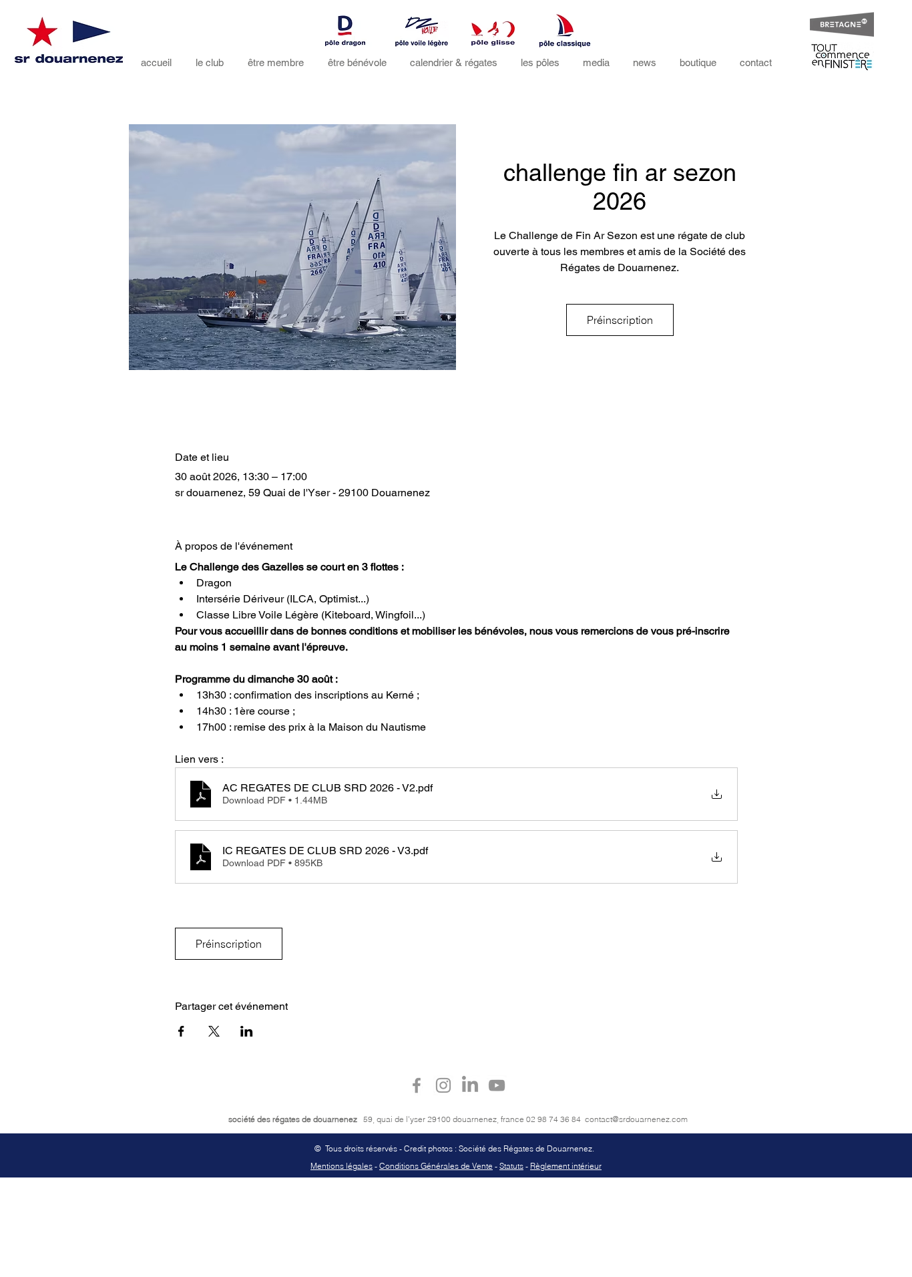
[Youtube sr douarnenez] (497, 1085)
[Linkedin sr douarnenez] (470, 1085)
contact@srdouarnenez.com (636, 1119)
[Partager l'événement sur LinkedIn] (246, 1031)
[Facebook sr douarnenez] (417, 1085)
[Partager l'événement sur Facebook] (181, 1031)
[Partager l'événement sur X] (214, 1031)
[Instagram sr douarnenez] (443, 1085)
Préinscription (620, 320)
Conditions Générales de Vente (436, 1166)
